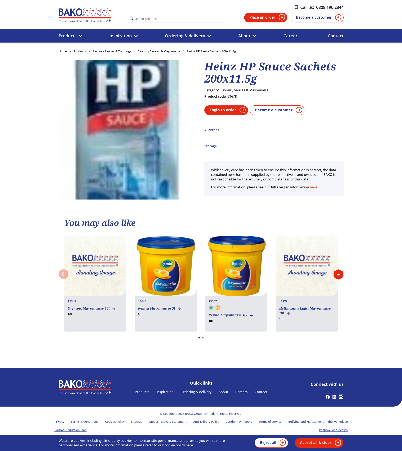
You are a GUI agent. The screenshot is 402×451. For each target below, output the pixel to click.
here (313, 187)
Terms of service (270, 422)
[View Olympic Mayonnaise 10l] (95, 284)
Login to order (223, 109)
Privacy (59, 422)
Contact (336, 36)
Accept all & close (315, 442)
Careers (291, 36)
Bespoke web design (333, 430)
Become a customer (314, 17)
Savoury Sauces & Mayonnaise (159, 51)
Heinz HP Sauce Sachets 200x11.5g (211, 51)
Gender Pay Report (238, 422)
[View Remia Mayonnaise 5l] (166, 284)
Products (68, 36)
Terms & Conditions (84, 422)
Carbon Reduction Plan (70, 430)
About (244, 36)
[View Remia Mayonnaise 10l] (236, 284)
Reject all (268, 442)
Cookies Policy (115, 422)
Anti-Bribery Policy (206, 422)
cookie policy (175, 445)
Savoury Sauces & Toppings (112, 51)
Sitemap (137, 422)
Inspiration (121, 36)
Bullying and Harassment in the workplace (318, 422)
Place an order (262, 17)
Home (63, 51)
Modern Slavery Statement (168, 422)
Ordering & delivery (185, 36)
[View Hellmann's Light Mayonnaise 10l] (307, 284)
